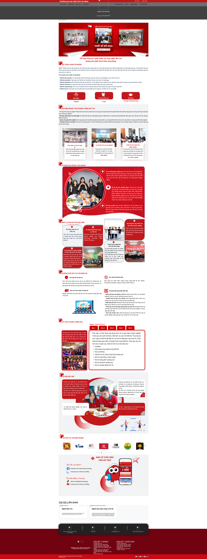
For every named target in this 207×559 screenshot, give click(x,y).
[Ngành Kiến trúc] (73, 506)
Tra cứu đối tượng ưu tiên (124, 546)
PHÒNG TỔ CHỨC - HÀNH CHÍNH (101, 545)
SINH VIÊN (137, 1)
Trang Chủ (99, 15)
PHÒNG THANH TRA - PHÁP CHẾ (101, 546)
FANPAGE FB (120, 547)
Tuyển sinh (70, 4)
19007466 (93, 531)
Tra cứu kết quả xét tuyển (124, 544)
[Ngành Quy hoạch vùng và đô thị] (103, 506)
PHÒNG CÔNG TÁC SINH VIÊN (101, 544)
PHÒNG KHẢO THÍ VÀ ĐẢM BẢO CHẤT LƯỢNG (102, 548)
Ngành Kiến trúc (67, 509)
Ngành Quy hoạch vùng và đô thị (102, 509)
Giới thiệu (63, 4)
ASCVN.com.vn (62, 557)
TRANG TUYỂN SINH (121, 543)
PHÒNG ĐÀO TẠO (98, 543)
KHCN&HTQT (119, 4)
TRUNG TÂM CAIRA (98, 553)
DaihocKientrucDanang (138, 531)
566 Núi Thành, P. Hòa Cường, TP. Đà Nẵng (69, 532)
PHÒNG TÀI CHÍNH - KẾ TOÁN (100, 550)
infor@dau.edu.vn (116, 531)
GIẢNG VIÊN (144, 1)
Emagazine (134, 4)
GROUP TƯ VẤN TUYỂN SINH (123, 548)
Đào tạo (78, 4)
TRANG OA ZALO (121, 549)
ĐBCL (126, 4)
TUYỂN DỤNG (143, 4)
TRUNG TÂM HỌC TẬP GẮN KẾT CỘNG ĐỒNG (102, 552)
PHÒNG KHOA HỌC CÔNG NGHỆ (101, 549)
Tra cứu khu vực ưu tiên (123, 545)
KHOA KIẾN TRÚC (106, 15)
